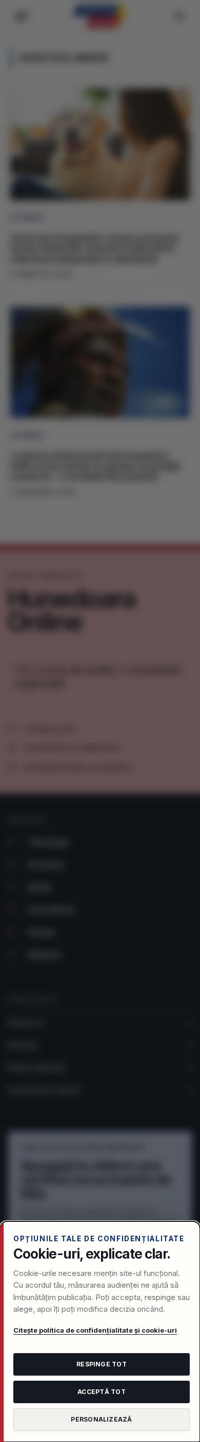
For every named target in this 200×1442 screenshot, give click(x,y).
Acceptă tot (101, 1392)
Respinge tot (101, 1364)
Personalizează (101, 1419)
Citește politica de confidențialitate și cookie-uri (95, 1330)
